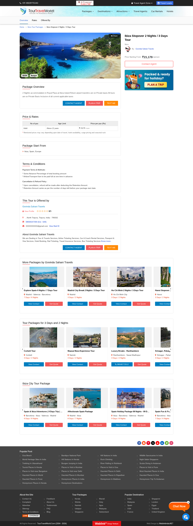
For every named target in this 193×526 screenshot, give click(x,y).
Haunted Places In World (32, 475)
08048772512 (123, 364)
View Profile (29, 211)
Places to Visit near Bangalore (34, 471)
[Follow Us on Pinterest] (148, 443)
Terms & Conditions (30, 512)
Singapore (79, 512)
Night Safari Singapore (149, 459)
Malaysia (102, 509)
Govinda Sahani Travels (33, 206)
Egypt (154, 505)
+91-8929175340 (30, 3)
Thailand (155, 509)
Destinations (104, 11)
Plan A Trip (94, 103)
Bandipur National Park (71, 455)
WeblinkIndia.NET (166, 523)
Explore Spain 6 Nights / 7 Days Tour (40, 290)
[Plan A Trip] (149, 89)
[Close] (188, 502)
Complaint (26, 502)
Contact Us (27, 499)
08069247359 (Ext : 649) (36, 222)
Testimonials (52, 505)
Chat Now (179, 506)
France (130, 512)
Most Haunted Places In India (152, 471)
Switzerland (104, 512)
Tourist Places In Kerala (32, 467)
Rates (34, 20)
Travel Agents (140, 11)
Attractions (122, 11)
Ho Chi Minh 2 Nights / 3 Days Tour (127, 290)
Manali (102, 499)
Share (115, 36)
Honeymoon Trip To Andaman (152, 479)
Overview (24, 20)
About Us (50, 502)
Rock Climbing (106, 459)
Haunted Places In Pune (32, 479)
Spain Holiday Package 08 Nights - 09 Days (130, 411)
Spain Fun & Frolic (163, 411)
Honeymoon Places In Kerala (34, 483)
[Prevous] (22, 289)
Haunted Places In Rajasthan (112, 475)
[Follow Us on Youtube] (158, 443)
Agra (101, 505)
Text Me (111, 103)
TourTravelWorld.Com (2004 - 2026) (52, 523)
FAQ (48, 509)
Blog (48, 512)
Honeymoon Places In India (72, 479)
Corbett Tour (30, 351)
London (155, 502)
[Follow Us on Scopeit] (167, 443)
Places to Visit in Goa (109, 467)
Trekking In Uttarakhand (32, 463)
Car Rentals (157, 11)
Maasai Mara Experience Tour (81, 351)
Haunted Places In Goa (149, 475)
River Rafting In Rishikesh (111, 463)
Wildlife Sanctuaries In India (151, 455)
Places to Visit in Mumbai (71, 467)
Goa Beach (27, 455)
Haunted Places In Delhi (110, 471)
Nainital (78, 505)
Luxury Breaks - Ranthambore (125, 351)
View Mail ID (54, 226)
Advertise (26, 505)
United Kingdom (158, 512)
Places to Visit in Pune (149, 467)
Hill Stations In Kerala (70, 459)
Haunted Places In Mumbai (72, 475)
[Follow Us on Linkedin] (162, 443)
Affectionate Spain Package (80, 411)
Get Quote (54, 304)
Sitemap (25, 509)
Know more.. (106, 241)
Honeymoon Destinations (71, 483)
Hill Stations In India (108, 455)
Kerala (77, 499)
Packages (87, 11)
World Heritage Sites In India (34, 459)
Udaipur (78, 509)
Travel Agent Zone (142, 3)
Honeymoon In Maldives (110, 479)
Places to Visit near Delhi (71, 471)
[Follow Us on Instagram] (171, 443)
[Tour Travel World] (37, 11)
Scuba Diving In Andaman (150, 463)
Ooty (101, 502)
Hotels (170, 11)
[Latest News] (144, 443)
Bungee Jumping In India (71, 463)
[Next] (170, 289)
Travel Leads (166, 3)
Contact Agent (73, 103)
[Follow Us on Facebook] (139, 443)
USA (129, 509)
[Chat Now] (186, 517)
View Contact (33, 304)
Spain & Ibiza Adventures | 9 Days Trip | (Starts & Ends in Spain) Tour (55, 411)
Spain (129, 505)
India (129, 499)
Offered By (45, 20)
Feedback (51, 499)
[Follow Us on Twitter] (153, 443)
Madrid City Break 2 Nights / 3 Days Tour (86, 290)
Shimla (77, 502)
